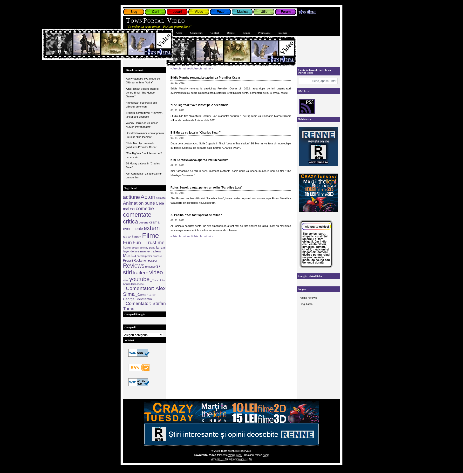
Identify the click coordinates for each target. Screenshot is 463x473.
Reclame (140, 260)
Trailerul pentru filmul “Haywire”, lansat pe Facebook (144, 114)
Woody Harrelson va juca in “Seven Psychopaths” (142, 125)
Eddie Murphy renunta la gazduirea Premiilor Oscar (141, 145)
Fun (127, 242)
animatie (161, 197)
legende (128, 251)
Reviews (133, 265)
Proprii (128, 260)
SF (158, 266)
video (156, 272)
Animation (133, 203)
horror (127, 247)
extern (152, 228)
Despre (231, 33)
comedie (145, 208)
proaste (157, 256)
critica (130, 221)
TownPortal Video (155, 20)
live (137, 251)
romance (150, 266)
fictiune (127, 237)
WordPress (235, 454)
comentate (137, 214)
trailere (141, 272)
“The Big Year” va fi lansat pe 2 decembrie (144, 155)
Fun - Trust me (148, 242)
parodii (140, 256)
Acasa (179, 33)
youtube (139, 279)
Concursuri (196, 33)
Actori (148, 197)
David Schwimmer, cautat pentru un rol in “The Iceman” (145, 135)
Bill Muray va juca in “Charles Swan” (143, 165)
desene (144, 222)
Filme (150, 235)
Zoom (266, 454)
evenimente (133, 229)
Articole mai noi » (203, 68)
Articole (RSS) (219, 459)
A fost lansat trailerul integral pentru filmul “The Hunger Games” (142, 92)
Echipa (246, 33)
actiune (131, 197)
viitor (126, 280)
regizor (152, 260)
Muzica (129, 255)
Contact (215, 33)
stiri (127, 272)
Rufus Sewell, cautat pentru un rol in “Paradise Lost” (206, 187)
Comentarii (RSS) (241, 459)
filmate (136, 237)
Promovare (264, 33)
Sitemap (283, 33)
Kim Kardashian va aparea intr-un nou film (144, 175)
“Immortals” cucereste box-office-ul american (142, 104)
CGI (132, 209)
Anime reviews (308, 297)
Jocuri (135, 247)
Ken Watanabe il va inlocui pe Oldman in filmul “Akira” (143, 80)
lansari (161, 247)
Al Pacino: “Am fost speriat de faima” (196, 215)
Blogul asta (306, 304)
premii (148, 256)
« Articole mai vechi (181, 68)
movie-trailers (150, 251)
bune (149, 203)
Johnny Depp (147, 247)
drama (154, 222)
